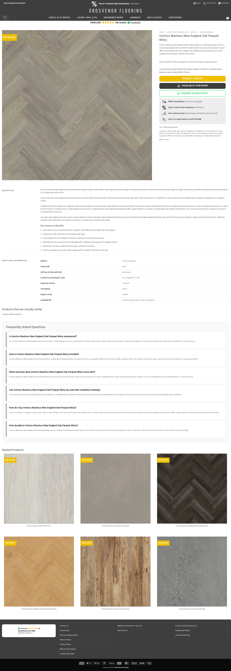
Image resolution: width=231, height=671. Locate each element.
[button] (5, 18)
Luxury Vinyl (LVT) (87, 17)
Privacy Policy (65, 644)
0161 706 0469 (195, 119)
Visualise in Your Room (194, 85)
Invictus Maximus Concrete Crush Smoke (115, 526)
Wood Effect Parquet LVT (213, 136)
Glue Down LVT (171, 133)
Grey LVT (179, 133)
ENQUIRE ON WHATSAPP (194, 93)
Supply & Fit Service (59, 17)
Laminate (135, 17)
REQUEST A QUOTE (193, 78)
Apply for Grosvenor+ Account (130, 625)
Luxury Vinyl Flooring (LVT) (177, 32)
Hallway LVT (187, 133)
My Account (122, 630)
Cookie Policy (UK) (67, 653)
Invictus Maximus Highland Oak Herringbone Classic (39, 609)
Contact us (64, 625)
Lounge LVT (163, 136)
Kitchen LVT (212, 133)
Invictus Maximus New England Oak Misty (104, 217)
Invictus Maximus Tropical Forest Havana (115, 609)
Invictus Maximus (206, 32)
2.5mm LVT (183, 131)
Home (161, 32)
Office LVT (170, 136)
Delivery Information (68, 649)
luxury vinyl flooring (96, 220)
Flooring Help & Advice (69, 635)
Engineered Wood (113, 17)
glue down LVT (59, 220)
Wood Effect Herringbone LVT (195, 136)
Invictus (194, 32)
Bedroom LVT (201, 131)
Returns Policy (65, 639)
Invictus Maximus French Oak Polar (39, 526)
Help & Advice (154, 17)
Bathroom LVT (192, 131)
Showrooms (64, 630)
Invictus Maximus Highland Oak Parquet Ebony (192, 526)
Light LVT (220, 133)
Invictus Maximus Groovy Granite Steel (192, 609)
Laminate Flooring (182, 635)
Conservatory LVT (212, 131)
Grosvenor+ (175, 17)
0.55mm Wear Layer (173, 131)
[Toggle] (227, 626)
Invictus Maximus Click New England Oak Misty (143, 217)
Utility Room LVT (179, 136)
